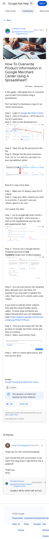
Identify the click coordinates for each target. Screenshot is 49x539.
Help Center (10, 11)
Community (28, 11)
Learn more (13, 415)
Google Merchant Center (31, 113)
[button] (4, 4)
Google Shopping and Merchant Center (22, 382)
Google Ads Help (18, 3)
